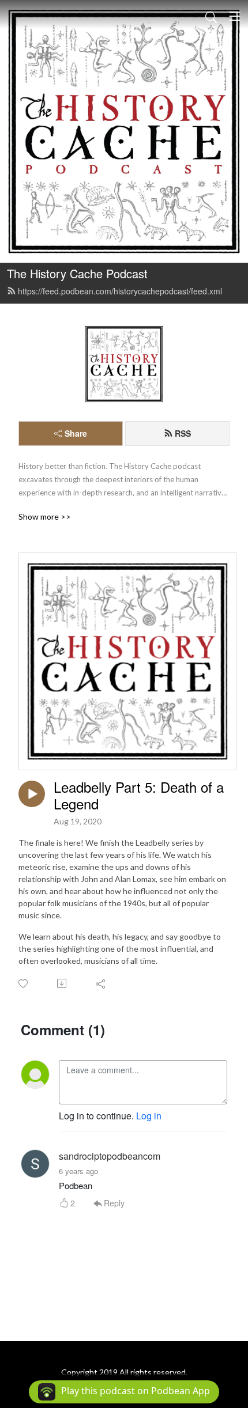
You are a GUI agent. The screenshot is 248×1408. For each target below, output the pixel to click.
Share (76, 433)
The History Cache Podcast (77, 273)
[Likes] (24, 984)
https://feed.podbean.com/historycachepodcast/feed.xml (120, 291)
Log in (148, 1115)
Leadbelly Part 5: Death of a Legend (139, 795)
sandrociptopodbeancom (109, 1156)
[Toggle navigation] (234, 16)
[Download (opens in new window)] (62, 983)
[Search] (211, 16)
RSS (183, 433)
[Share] (101, 983)
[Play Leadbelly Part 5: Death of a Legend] (31, 794)
